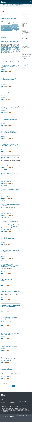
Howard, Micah (3, 65)
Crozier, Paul (14, 24)
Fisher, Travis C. (8, 65)
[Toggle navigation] (1, 5)
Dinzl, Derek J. (17, 107)
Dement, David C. (13, 25)
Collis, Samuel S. (6, 209)
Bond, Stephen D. (17, 226)
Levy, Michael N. (14, 308)
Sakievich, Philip (3, 50)
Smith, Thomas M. (14, 208)
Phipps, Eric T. (4, 254)
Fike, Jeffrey (8, 252)
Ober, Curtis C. (8, 208)
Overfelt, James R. (3, 28)
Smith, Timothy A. (6, 29)
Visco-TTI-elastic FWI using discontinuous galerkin (10, 221)
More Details (3, 33)
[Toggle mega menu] (31, 2)
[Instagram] (21, 401)
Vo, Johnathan (11, 29)
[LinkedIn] (26, 401)
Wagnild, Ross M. (12, 107)
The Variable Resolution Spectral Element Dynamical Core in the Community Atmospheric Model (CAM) (10, 318)
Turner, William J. (9, 30)
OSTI (4, 37)
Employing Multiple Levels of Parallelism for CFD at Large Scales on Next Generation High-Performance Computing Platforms (10, 62)
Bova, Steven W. (14, 161)
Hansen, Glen (8, 93)
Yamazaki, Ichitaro (4, 30)
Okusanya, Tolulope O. (13, 27)
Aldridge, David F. (3, 227)
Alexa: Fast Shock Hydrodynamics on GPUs (9, 92)
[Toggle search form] (28, 2)
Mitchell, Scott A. (11, 226)
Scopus (5, 169)
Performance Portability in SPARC (7, 105)
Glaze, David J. (6, 26)
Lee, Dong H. (3, 27)
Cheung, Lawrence (8, 25)
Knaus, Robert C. (16, 26)
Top (29, 422)
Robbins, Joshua (6, 95)
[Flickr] (24, 401)
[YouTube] (22, 401)
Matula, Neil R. (7, 27)
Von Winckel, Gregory (12, 209)
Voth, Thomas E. (13, 93)
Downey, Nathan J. (12, 210)
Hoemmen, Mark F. (14, 65)
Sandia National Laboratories (5, 408)
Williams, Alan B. (16, 29)
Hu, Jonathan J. (11, 26)
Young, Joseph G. (7, 334)
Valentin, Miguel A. (13, 95)
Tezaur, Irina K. (12, 252)
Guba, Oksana (3, 282)
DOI (1, 37)
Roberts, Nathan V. (12, 94)
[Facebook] (19, 401)
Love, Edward (14, 120)
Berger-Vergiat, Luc (4, 47)
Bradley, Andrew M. (13, 66)
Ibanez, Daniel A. (3, 93)
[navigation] (10, 15)
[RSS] (29, 401)
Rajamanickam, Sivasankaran (11, 28)
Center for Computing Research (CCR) (10, 5)
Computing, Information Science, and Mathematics (15, 4)
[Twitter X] (27, 401)
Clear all (27, 14)
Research (3, 4)
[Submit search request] (30, 11)
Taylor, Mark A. (14, 282)
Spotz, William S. (3, 252)
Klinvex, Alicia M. (9, 163)
